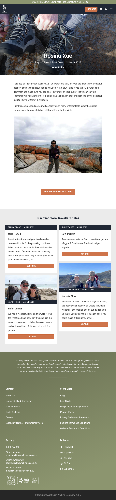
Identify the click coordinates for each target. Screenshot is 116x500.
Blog (62, 395)
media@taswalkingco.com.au (20, 470)
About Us (10, 395)
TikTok (66, 463)
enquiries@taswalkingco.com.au (21, 455)
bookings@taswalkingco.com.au (21, 463)
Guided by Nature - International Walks (24, 423)
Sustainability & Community (19, 401)
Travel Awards (13, 406)
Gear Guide (65, 401)
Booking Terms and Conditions (75, 423)
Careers (9, 417)
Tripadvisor (69, 452)
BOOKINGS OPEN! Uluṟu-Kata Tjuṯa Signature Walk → (58, 2)
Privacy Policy (67, 412)
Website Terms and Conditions (75, 428)
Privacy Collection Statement (74, 417)
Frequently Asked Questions (74, 406)
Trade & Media (13, 412)
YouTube (67, 458)
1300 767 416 (13, 447)
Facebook (68, 447)
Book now (91, 9)
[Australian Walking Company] (11, 8)
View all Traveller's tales (58, 191)
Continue (31, 266)
